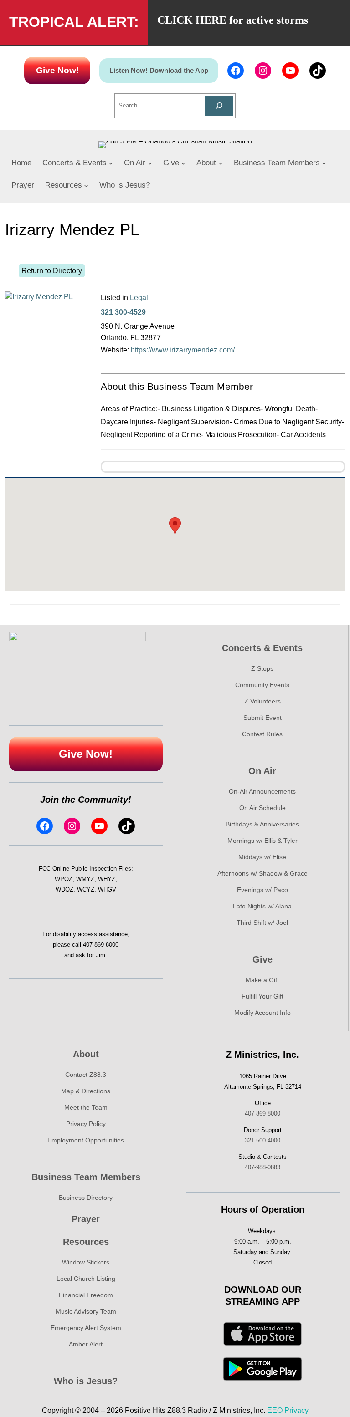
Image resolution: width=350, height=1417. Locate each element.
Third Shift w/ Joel (262, 922)
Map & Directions (85, 1091)
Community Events (262, 684)
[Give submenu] (183, 163)
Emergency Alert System (86, 1327)
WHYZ (106, 879)
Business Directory (86, 1197)
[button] (175, 526)
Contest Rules (262, 734)
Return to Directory (51, 271)
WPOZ (63, 879)
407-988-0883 (262, 1167)
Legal (139, 297)
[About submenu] (220, 163)
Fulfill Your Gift (262, 996)
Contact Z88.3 (85, 1074)
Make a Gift (262, 980)
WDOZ (64, 889)
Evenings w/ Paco (262, 889)
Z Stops (262, 668)
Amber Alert (86, 1344)
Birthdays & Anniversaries (262, 824)
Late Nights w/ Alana (262, 906)
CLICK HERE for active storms (232, 20)
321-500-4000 (262, 1140)
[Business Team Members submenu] (324, 163)
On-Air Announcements (262, 791)
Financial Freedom (86, 1295)
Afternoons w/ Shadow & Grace (262, 873)
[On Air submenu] (150, 163)
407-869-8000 (100, 944)
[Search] (219, 106)
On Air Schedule (262, 807)
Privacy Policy (86, 1123)
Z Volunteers (262, 701)
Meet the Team (86, 1107)
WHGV (107, 889)
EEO (275, 1410)
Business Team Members (85, 1177)
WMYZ (85, 879)
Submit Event (262, 717)
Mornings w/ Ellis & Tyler (262, 840)
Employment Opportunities (85, 1140)
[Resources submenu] (86, 185)
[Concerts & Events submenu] (110, 163)
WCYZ (85, 889)
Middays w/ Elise (262, 857)
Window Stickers (85, 1262)
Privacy (296, 1410)
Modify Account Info (262, 1012)
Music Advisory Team (86, 1311)
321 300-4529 (123, 312)
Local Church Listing (86, 1278)
